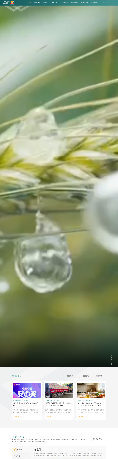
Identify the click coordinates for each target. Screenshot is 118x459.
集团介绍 (37, 3)
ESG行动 (86, 376)
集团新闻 (70, 376)
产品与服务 (55, 3)
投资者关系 (84, 3)
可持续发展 (74, 3)
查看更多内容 (97, 439)
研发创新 (65, 3)
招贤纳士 (94, 3)
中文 (103, 3)
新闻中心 (46, 3)
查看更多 (99, 376)
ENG (108, 3)
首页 (29, 3)
